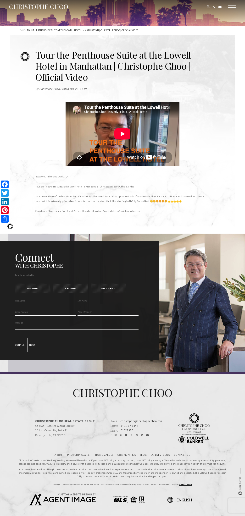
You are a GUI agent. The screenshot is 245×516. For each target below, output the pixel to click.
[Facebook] (111, 435)
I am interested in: (25, 275)
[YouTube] (126, 435)
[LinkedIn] (121, 435)
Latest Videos (160, 455)
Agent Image (185, 484)
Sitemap (146, 484)
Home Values (104, 455)
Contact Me (182, 455)
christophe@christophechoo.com (142, 421)
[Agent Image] (62, 504)
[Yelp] (137, 435)
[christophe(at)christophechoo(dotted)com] (220, 7)
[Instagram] (116, 435)
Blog (143, 455)
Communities (126, 455)
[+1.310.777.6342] (214, 7)
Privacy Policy (135, 484)
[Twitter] (131, 435)
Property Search (79, 455)
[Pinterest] (142, 435)
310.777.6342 (129, 425)
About (59, 455)
